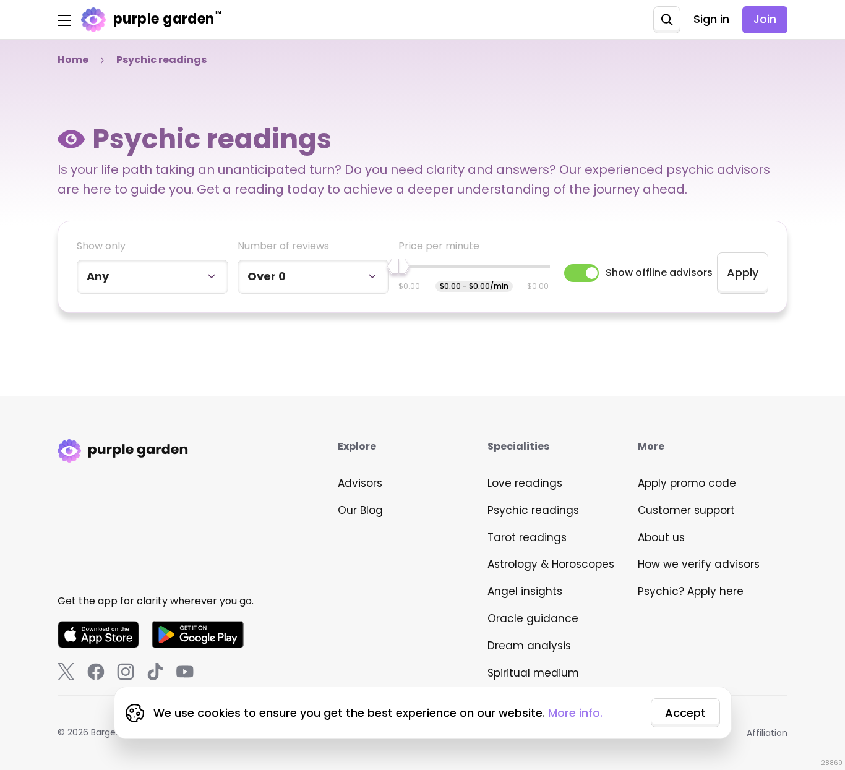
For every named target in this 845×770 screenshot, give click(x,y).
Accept (685, 713)
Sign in (711, 19)
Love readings (524, 483)
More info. (575, 712)
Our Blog (360, 510)
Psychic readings (533, 510)
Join (764, 19)
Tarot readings (527, 537)
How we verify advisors (699, 564)
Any (98, 276)
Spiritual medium (533, 672)
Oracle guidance (532, 618)
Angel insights (524, 591)
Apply (742, 272)
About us (661, 537)
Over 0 (266, 276)
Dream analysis (529, 645)
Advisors (360, 483)
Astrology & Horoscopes (550, 564)
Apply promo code (687, 483)
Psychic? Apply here (691, 591)
